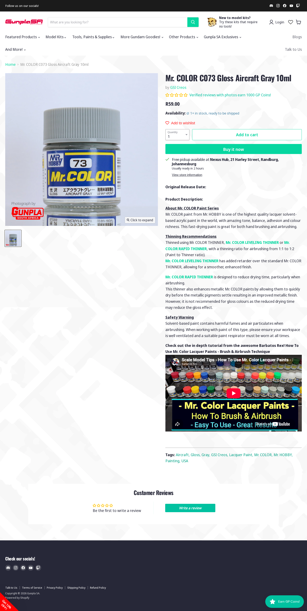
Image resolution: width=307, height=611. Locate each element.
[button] (176, 94)
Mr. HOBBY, (283, 454)
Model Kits (55, 36)
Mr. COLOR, (264, 454)
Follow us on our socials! (22, 6)
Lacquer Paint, (241, 454)
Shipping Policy (76, 587)
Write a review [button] (190, 508)
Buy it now (233, 149)
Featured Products (21, 36)
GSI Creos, (220, 454)
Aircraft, (183, 454)
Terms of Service (32, 587)
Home (10, 64)
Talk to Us (293, 49)
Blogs (297, 36)
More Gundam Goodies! (141, 36)
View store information (187, 175)
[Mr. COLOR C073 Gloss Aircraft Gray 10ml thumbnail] (13, 238)
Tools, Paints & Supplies (92, 36)
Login (279, 22)
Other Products (182, 36)
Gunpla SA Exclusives (221, 36)
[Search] (193, 22)
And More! (14, 49)
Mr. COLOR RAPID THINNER (189, 276)
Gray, (206, 454)
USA (184, 460)
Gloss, (196, 454)
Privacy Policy (55, 587)
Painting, (173, 460)
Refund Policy (98, 587)
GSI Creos (178, 87)
